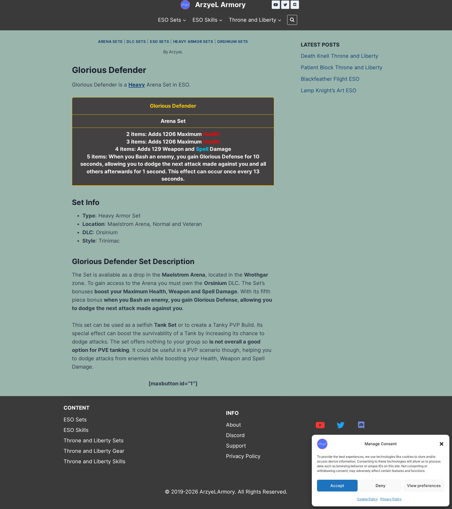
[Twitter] (285, 5)
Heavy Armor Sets (193, 41)
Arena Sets (110, 41)
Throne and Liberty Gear (94, 451)
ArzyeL (176, 51)
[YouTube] (276, 5)
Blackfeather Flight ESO (330, 79)
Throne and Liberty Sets (93, 440)
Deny (381, 485)
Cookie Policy (367, 499)
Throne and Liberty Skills (94, 461)
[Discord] (295, 5)
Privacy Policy (391, 499)
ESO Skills (76, 430)
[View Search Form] (292, 20)
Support (236, 446)
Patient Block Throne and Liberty (341, 67)
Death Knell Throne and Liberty (339, 56)
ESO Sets (159, 41)
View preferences (424, 485)
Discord (235, 435)
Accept (337, 485)
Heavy (136, 85)
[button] (441, 444)
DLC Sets (136, 41)
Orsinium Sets (232, 41)
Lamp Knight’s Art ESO (328, 90)
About (233, 425)
